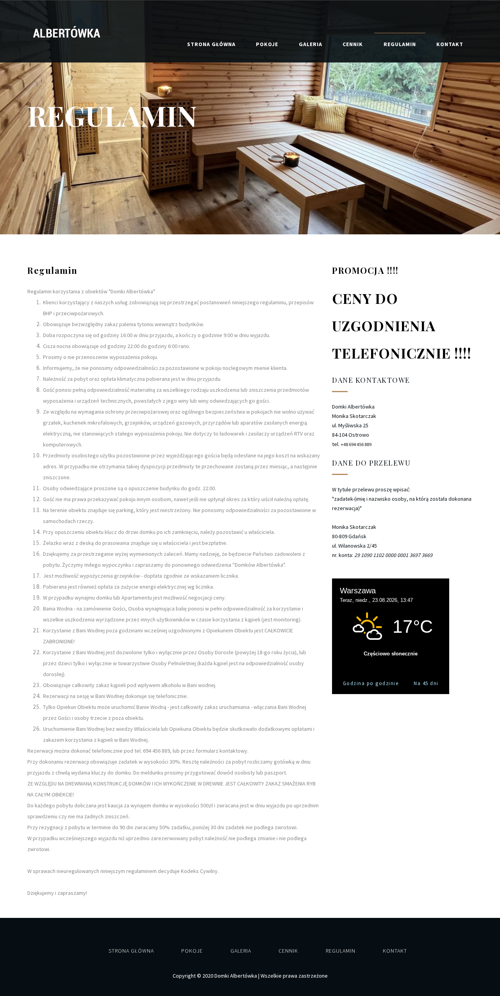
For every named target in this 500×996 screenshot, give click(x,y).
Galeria (310, 44)
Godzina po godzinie (371, 683)
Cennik (353, 44)
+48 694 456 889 (356, 444)
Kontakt (449, 44)
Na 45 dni (426, 683)
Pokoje (267, 44)
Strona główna (211, 44)
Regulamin (400, 44)
